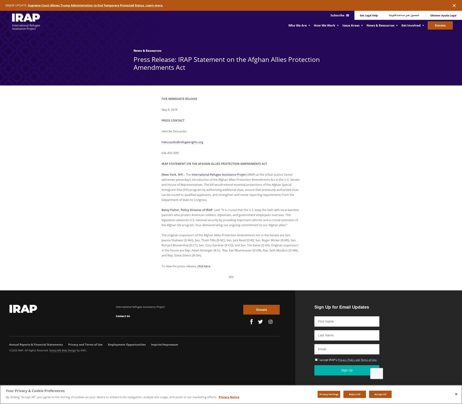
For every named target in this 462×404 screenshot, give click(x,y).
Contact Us (123, 316)
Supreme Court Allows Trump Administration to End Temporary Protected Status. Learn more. (95, 5)
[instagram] (270, 322)
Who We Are (298, 25)
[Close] (456, 394)
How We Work (325, 25)
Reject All (354, 394)
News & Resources (381, 25)
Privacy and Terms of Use (85, 344)
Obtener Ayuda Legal (443, 15)
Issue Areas (351, 25)
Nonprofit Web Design (62, 350)
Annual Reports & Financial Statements (36, 344)
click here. (204, 266)
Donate (440, 25)
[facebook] (251, 322)
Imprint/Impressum (164, 344)
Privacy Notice (229, 397)
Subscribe (337, 15)
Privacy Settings (328, 394)
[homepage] (26, 22)
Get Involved (411, 25)
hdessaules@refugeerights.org (182, 142)
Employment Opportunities (127, 344)
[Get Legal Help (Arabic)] (404, 15)
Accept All (380, 394)
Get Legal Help (369, 15)
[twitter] (260, 322)
